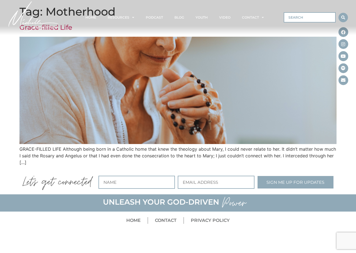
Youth (202, 17)
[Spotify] (343, 68)
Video (225, 17)
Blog (179, 17)
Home (90, 17)
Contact (250, 17)
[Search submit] (343, 17)
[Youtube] (343, 56)
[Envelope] (343, 80)
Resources (118, 17)
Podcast (154, 17)
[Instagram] (343, 44)
